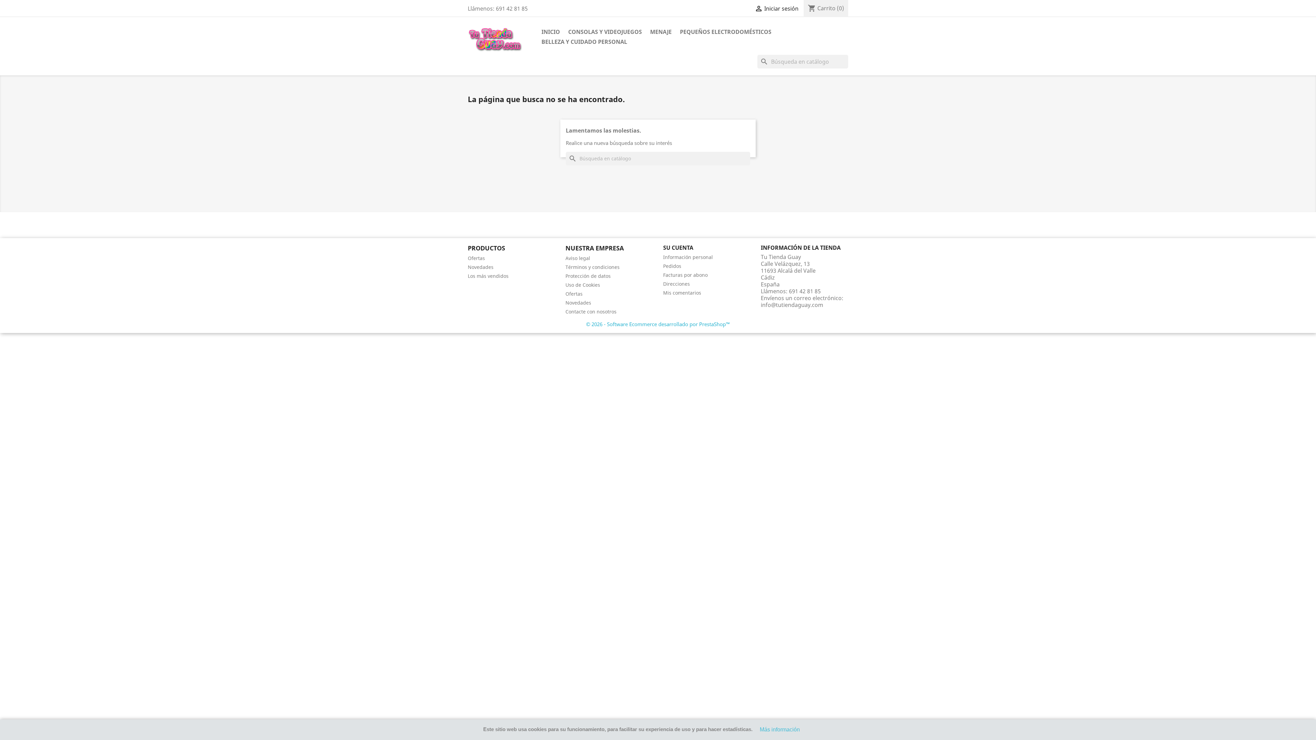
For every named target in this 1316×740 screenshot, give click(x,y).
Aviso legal (577, 258)
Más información (780, 729)
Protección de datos (588, 276)
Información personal (688, 257)
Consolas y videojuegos (605, 32)
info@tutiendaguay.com (792, 305)
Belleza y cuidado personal (584, 42)
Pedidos (672, 266)
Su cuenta (678, 247)
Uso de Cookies (582, 285)
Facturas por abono (685, 275)
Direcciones (676, 284)
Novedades (481, 267)
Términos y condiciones (592, 267)
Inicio (550, 32)
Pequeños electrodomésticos (725, 32)
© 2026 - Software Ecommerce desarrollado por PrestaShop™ (658, 324)
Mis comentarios (682, 292)
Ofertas (476, 258)
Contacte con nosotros (591, 311)
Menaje (661, 32)
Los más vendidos (488, 276)
